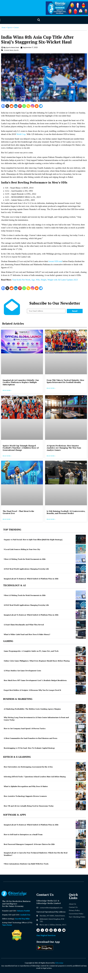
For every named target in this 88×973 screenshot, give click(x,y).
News (11, 50)
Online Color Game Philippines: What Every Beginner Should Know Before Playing (37, 661)
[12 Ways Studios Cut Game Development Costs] (81, 670)
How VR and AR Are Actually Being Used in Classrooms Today (29, 806)
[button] (39, 20)
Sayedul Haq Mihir (22, 919)
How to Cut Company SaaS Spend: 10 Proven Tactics (25, 728)
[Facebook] (3, 106)
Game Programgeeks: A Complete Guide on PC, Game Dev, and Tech (31, 651)
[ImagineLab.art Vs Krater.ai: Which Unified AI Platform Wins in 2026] (81, 578)
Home (4, 27)
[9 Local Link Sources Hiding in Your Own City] (81, 549)
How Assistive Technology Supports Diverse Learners (25, 796)
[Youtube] (63, 930)
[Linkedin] (16, 106)
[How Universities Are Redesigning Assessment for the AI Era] (81, 766)
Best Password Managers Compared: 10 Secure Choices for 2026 (29, 844)
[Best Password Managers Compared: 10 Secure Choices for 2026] (81, 844)
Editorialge (59, 963)
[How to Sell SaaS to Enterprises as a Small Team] (81, 834)
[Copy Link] (28, 106)
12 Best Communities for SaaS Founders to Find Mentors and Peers (30, 738)
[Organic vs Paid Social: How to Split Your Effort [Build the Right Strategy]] (81, 539)
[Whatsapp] (24, 106)
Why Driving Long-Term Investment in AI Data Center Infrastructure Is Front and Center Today (36, 718)
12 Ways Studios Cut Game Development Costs (22, 671)
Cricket (16, 27)
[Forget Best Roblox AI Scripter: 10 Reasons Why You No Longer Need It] (81, 689)
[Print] (37, 106)
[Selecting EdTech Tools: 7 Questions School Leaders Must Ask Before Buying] (81, 776)
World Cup (21, 134)
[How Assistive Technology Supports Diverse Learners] (81, 795)
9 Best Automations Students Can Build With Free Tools (26, 864)
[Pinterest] (20, 106)
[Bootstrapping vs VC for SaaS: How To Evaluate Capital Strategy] (81, 747)
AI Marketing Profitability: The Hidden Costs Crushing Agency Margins (32, 709)
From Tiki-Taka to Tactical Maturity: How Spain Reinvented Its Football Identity (65, 381)
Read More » (7, 390)
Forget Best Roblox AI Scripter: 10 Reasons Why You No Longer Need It (32, 690)
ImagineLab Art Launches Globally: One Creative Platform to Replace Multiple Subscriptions (21, 382)
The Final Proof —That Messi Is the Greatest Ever (18, 512)
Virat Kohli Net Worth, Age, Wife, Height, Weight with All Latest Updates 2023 (45, 280)
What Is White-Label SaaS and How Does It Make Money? (27, 634)
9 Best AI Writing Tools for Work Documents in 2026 (24, 559)
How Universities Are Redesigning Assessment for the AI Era (28, 767)
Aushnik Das (25, 915)
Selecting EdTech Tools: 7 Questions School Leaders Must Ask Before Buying (35, 777)
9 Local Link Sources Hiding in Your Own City (22, 549)
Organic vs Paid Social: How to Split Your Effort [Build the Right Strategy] (33, 539)
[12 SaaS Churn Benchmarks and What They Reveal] (81, 624)
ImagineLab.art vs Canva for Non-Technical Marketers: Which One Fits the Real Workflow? (35, 854)
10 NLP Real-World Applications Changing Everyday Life (26, 569)
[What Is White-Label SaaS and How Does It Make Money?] (81, 634)
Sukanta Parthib (23, 911)
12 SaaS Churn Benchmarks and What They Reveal (24, 625)
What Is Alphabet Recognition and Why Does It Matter (26, 786)
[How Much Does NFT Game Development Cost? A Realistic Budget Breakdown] (81, 680)
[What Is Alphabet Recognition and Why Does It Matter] (81, 786)
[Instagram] (32, 106)
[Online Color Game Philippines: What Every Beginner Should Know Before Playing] (81, 660)
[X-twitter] (42, 930)
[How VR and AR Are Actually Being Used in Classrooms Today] (81, 805)
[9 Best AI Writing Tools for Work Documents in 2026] (81, 558)
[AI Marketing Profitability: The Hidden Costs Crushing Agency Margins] (81, 708)
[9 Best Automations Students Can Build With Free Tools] (81, 863)
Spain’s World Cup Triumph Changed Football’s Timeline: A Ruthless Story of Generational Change (21, 447)
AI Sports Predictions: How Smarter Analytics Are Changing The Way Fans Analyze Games (64, 447)
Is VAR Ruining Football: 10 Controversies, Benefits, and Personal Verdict (66, 512)
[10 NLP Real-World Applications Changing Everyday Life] (81, 568)
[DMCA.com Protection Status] (17, 940)
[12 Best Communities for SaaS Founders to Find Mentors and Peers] (81, 738)
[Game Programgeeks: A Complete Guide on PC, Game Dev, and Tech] (81, 650)
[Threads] (59, 930)
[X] (7, 106)
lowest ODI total (55, 261)
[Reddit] (11, 106)
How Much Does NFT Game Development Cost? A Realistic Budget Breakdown (35, 680)
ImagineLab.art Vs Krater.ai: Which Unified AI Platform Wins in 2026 (31, 579)
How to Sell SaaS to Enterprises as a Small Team (23, 834)
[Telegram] (41, 106)
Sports (9, 27)
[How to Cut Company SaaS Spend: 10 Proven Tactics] (81, 728)
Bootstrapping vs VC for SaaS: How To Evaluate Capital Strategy (29, 748)
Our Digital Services (46, 935)
